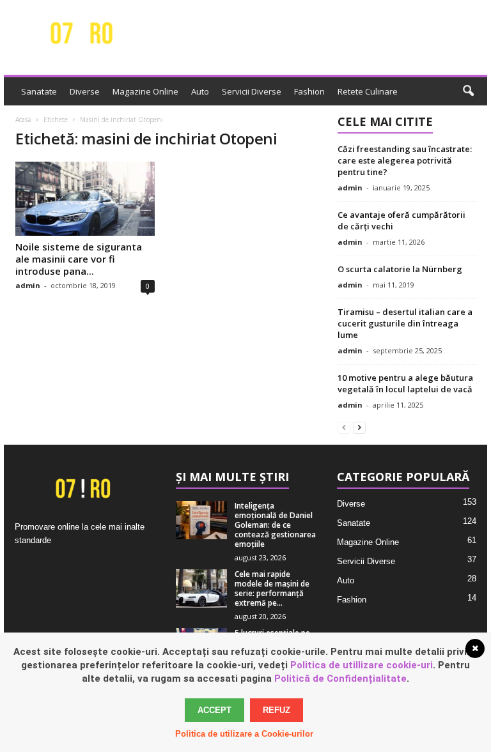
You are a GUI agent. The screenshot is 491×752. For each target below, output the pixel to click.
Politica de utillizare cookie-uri (361, 665)
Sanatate (39, 91)
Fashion (309, 91)
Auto (200, 91)
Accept (214, 710)
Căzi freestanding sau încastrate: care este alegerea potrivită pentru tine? (405, 160)
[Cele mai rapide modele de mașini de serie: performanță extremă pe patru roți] (201, 588)
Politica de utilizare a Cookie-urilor (244, 734)
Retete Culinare (368, 91)
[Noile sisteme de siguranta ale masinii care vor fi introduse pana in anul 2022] (85, 199)
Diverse (85, 91)
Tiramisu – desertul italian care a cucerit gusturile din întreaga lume (405, 323)
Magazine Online (145, 91)
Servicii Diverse (251, 91)
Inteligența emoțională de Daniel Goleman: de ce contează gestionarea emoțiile (275, 524)
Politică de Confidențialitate (340, 678)
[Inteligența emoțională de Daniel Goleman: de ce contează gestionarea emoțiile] (201, 520)
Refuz (276, 710)
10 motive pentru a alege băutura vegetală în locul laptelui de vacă (405, 383)
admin (27, 285)
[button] (468, 91)
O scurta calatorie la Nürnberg (400, 269)
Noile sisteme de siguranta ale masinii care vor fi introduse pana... (78, 258)
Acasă (23, 119)
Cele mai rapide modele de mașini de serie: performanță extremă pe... (272, 588)
